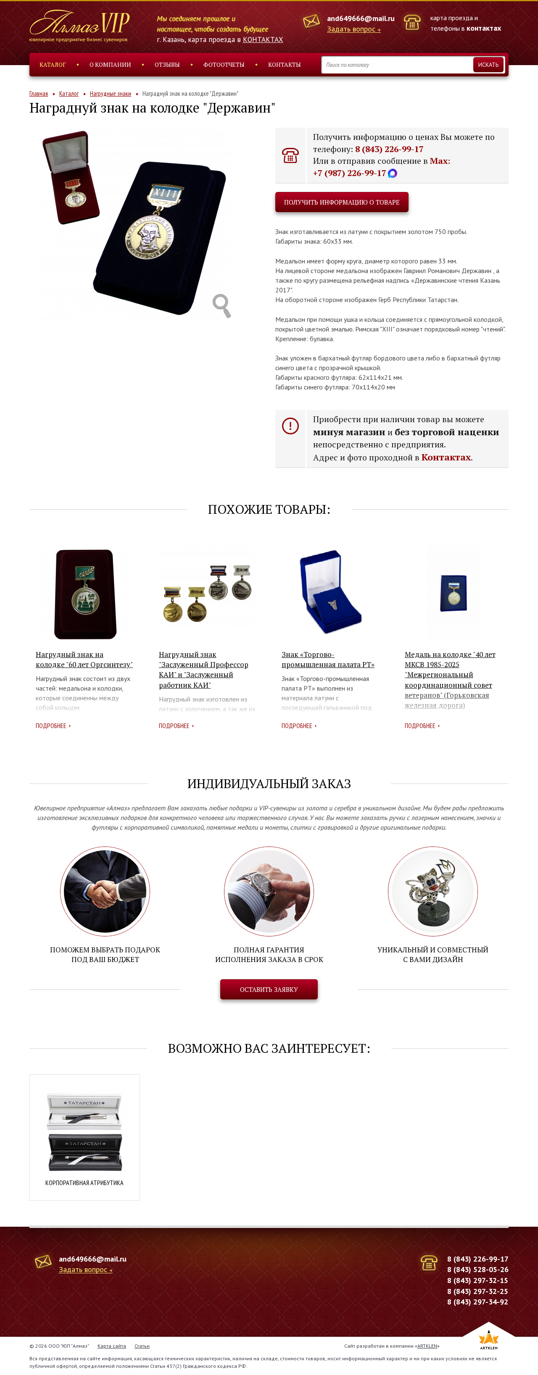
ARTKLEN (427, 1346)
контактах (484, 28)
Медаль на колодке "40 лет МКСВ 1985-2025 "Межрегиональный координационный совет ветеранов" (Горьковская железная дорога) (450, 679)
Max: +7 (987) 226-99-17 (381, 167)
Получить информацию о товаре (342, 202)
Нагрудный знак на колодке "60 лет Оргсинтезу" (84, 659)
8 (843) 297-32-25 (477, 1291)
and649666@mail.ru (361, 18)
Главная (38, 93)
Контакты (284, 64)
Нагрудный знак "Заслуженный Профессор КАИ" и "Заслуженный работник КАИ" (203, 669)
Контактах (446, 457)
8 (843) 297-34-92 (477, 1302)
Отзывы (167, 64)
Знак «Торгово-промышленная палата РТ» (328, 659)
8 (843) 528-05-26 (478, 1269)
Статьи (142, 1346)
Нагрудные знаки (110, 93)
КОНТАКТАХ (263, 39)
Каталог (53, 64)
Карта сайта (112, 1346)
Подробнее (51, 725)
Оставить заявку (269, 989)
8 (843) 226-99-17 (389, 149)
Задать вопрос (351, 29)
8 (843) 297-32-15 (477, 1280)
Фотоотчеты (224, 64)
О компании (110, 64)
